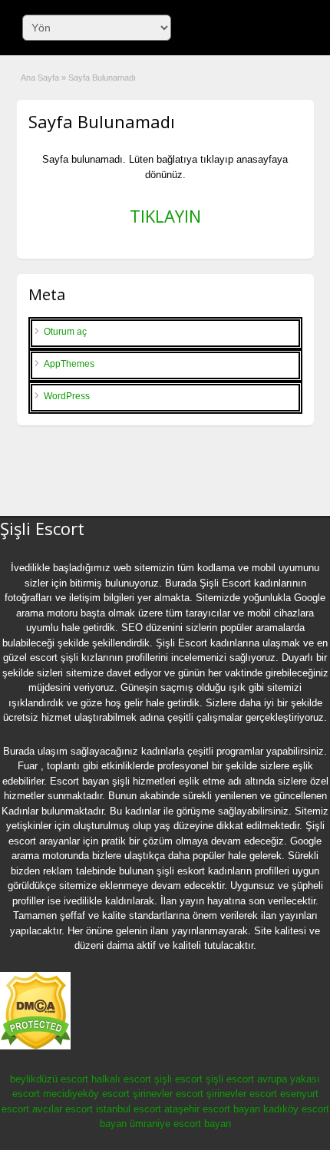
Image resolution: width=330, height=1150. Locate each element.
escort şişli (54, 657)
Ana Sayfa (40, 77)
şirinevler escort (168, 1093)
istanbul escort (128, 1109)
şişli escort (178, 1079)
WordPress (67, 396)
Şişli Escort (225, 583)
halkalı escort (121, 1079)
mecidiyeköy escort (86, 1093)
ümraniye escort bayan (180, 1123)
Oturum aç (65, 331)
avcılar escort (62, 1109)
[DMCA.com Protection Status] (35, 1046)
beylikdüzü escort (49, 1079)
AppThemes (69, 364)
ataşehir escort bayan (212, 1109)
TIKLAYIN (165, 215)
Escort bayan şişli (90, 781)
